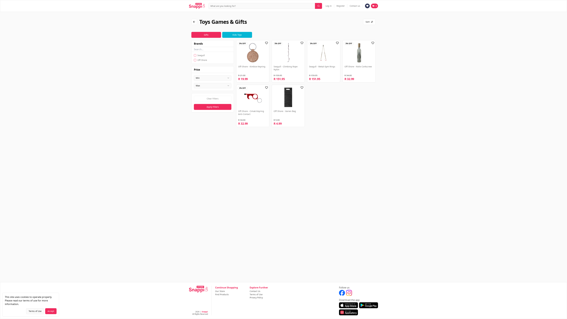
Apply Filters (213, 106)
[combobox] (212, 78)
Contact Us (255, 291)
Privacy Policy (256, 297)
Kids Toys (237, 34)
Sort (368, 21)
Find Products (222, 294)
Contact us (355, 5)
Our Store (220, 291)
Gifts (206, 34)
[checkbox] (195, 55)
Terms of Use (256, 294)
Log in (329, 5)
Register (341, 5)
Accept (51, 311)
